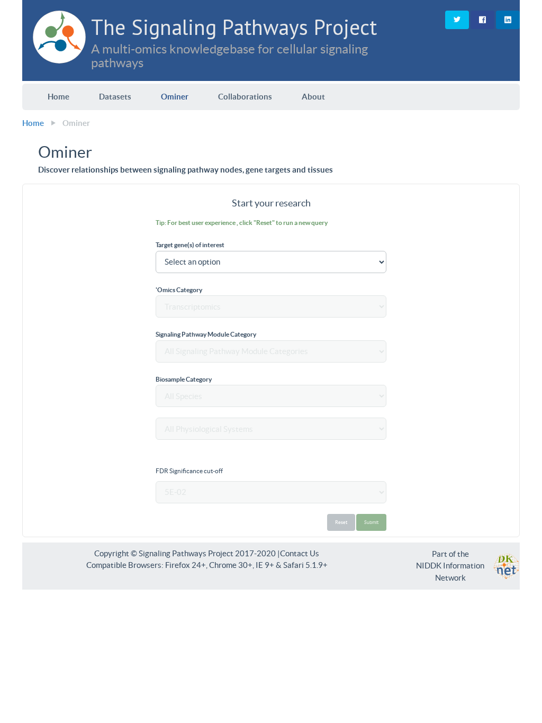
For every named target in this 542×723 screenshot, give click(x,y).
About (313, 96)
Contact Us (299, 553)
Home (58, 96)
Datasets (115, 96)
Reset (341, 522)
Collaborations (245, 96)
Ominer (174, 96)
